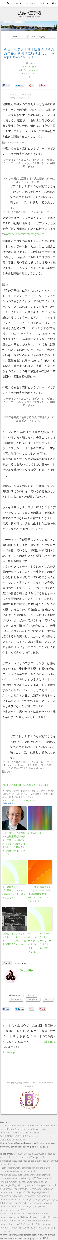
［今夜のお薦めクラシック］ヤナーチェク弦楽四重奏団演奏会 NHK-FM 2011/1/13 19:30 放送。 (39, 894)
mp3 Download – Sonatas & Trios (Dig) (25, 785)
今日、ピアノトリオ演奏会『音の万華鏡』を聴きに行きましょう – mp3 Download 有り (29, 53)
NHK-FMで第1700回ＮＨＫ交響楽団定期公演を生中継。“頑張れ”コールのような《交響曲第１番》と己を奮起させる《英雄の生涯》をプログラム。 (14, 843)
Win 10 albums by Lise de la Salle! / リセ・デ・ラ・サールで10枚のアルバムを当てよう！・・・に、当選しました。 (39, 942)
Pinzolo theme (29, 1082)
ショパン (17, 3)
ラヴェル (44, 3)
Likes (25, 94)
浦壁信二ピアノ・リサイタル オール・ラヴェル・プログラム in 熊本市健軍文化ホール (14, 939)
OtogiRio (26, 970)
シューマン (30, 3)
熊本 (34, 66)
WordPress (29, 1086)
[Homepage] (7, 3)
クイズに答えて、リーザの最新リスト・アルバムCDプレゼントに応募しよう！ (14, 892)
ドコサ (27, 66)
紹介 (54, 3)
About (7, 963)
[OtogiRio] (10, 976)
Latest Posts (20, 963)
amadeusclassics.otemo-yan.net (25, 234)
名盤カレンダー (36, 832)
